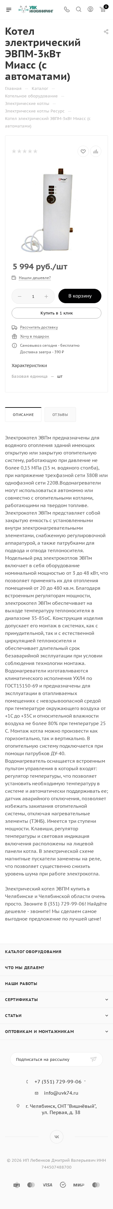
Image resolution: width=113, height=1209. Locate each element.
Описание (23, 415)
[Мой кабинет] (90, 10)
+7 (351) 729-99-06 (58, 1081)
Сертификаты (21, 999)
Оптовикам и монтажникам (39, 1031)
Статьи (13, 1015)
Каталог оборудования (33, 951)
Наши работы (21, 983)
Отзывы (60, 415)
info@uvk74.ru (61, 1093)
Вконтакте (56, 1137)
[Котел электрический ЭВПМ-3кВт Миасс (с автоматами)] (56, 209)
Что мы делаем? (24, 967)
